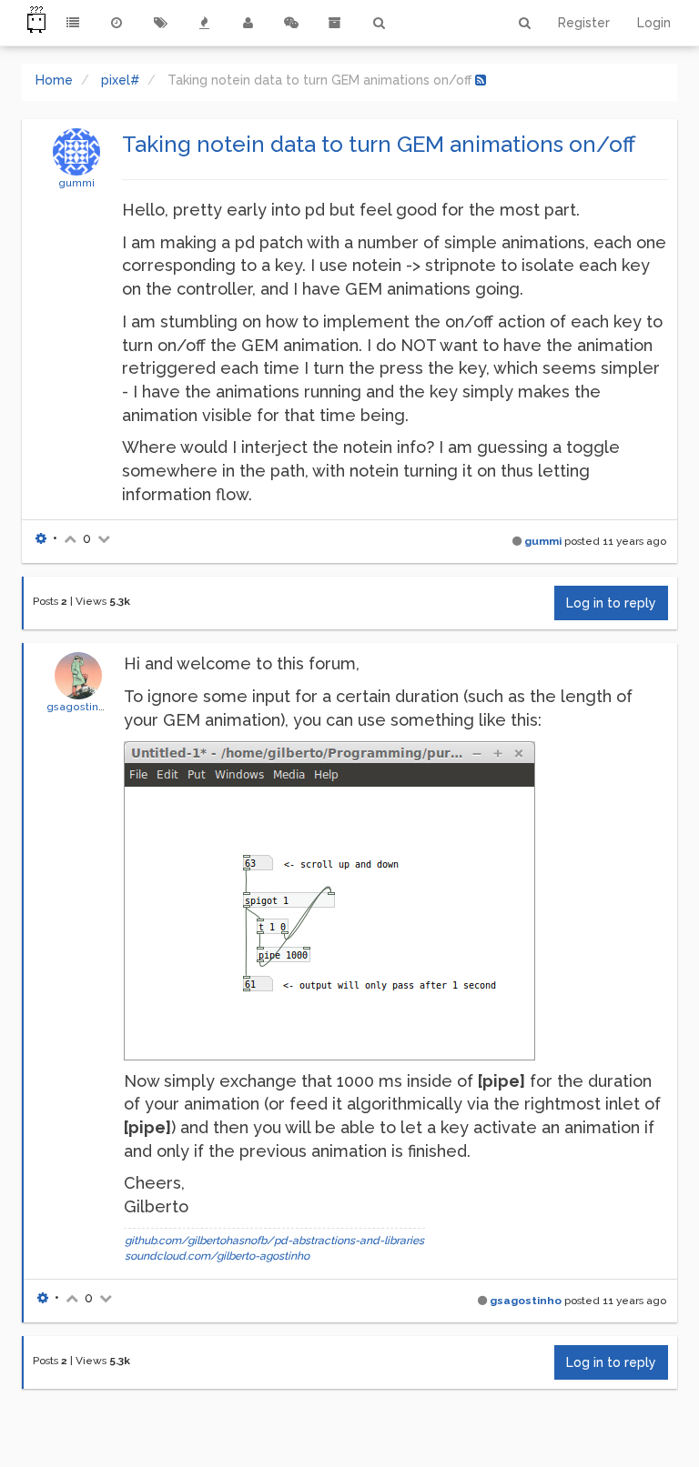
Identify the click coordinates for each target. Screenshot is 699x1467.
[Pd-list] (335, 22)
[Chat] (291, 22)
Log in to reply (611, 603)
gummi (76, 182)
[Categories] (73, 22)
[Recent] (116, 22)
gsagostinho (79, 706)
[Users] (247, 22)
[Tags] (160, 22)
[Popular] (204, 22)
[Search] (378, 22)
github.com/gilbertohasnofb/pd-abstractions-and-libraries (274, 1240)
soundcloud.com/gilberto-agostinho (217, 1256)
